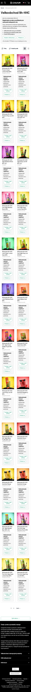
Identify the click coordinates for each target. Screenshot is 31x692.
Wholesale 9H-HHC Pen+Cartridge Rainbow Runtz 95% (22, 528)
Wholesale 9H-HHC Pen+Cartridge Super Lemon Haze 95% (7, 574)
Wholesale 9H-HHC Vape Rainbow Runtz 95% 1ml (7, 161)
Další (17, 608)
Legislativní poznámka (12, 682)
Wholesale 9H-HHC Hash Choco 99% (22, 344)
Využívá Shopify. (15, 688)
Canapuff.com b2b (6, 73)
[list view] (28, 48)
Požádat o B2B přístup (9, 37)
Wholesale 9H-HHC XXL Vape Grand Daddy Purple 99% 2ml (7, 346)
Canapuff (19, 119)
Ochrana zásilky (20, 680)
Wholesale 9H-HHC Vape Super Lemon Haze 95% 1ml (22, 115)
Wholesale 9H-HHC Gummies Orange (22, 483)
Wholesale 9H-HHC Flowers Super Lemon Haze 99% (7, 69)
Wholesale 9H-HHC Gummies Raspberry (22, 391)
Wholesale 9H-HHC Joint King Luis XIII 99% (7, 392)
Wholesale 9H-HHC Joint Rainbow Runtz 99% (7, 299)
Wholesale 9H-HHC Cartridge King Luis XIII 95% (22, 253)
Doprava (25, 678)
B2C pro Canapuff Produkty (15, 684)
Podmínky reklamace (10, 680)
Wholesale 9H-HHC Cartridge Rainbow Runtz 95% (7, 207)
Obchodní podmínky (17, 678)
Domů (2, 8)
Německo (15, 673)
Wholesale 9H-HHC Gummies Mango (7, 483)
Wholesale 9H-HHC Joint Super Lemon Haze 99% (7, 253)
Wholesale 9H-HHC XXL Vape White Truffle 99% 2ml (7, 438)
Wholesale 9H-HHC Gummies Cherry (22, 437)
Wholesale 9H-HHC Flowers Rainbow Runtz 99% (22, 69)
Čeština (15, 669)
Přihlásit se (21, 37)
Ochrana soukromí (6, 678)
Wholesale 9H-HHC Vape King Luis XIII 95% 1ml (22, 161)
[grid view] (25, 48)
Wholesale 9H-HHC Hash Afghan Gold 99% (22, 299)
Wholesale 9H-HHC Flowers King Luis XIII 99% (8, 115)
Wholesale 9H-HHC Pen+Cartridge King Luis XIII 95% (22, 574)
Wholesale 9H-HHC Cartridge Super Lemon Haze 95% (22, 207)
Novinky (21, 682)
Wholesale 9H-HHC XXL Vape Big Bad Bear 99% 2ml (7, 528)
